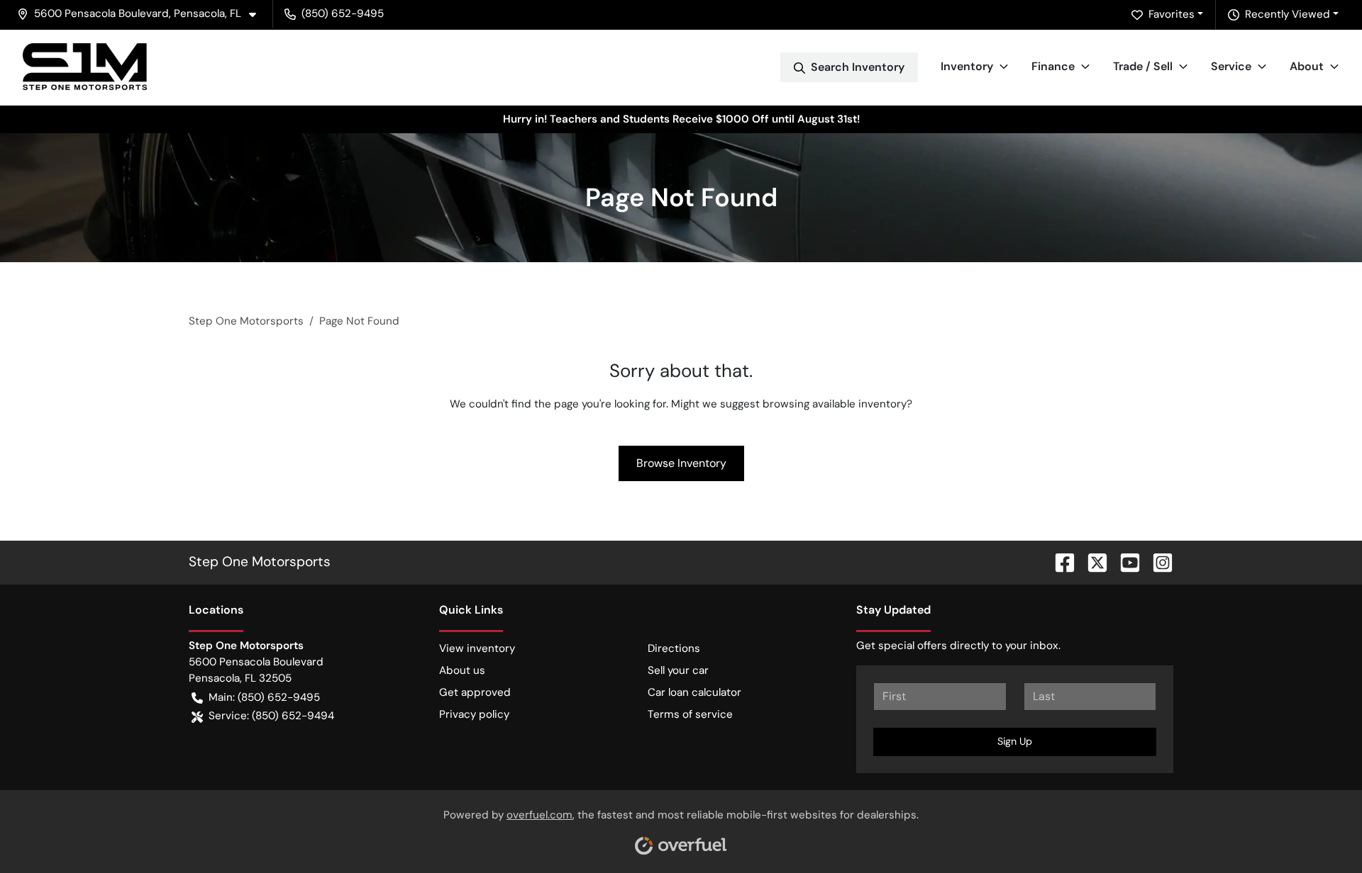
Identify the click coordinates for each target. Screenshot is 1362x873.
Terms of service (690, 714)
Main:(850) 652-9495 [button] (264, 697)
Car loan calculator (694, 692)
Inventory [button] (967, 66)
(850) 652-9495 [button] (342, 13)
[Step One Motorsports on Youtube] (1124, 561)
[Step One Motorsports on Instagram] (1157, 561)
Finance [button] (1053, 66)
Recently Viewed (1287, 14)
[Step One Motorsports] (85, 67)
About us (462, 670)
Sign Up (1014, 741)
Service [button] (1231, 66)
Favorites (1171, 14)
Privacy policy (474, 714)
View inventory (477, 648)
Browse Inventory (681, 463)
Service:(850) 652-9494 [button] (271, 716)
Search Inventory (857, 67)
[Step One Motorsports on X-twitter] (1091, 561)
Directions (674, 648)
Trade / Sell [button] (1143, 66)
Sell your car (678, 670)
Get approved (475, 692)
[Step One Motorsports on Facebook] (1059, 561)
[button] (142, 14)
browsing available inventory (835, 404)
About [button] (1307, 66)
